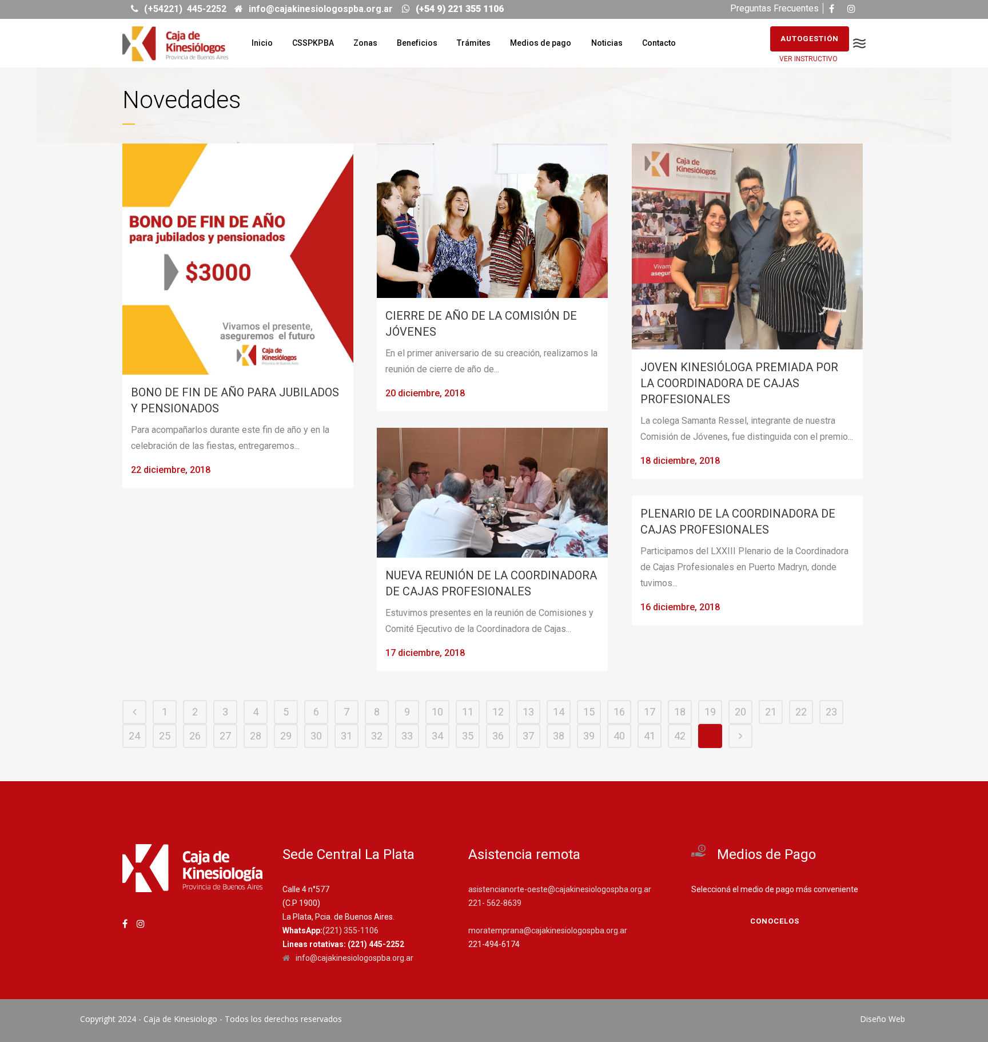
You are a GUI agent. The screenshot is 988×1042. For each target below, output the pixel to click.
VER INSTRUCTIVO (808, 59)
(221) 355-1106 (350, 930)
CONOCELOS (774, 921)
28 (255, 736)
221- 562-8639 (494, 903)
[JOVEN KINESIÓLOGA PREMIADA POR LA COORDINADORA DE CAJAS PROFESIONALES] (747, 246)
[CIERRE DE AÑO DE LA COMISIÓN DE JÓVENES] (492, 221)
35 (467, 736)
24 (134, 736)
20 (740, 712)
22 (801, 712)
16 (619, 712)
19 (710, 712)
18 (680, 712)
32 (377, 736)
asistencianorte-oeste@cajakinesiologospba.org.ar (559, 889)
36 (498, 736)
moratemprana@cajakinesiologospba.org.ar (547, 930)
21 (770, 712)
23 (831, 712)
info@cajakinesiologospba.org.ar (354, 958)
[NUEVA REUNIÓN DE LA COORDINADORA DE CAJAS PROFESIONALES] (492, 493)
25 (164, 736)
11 (467, 712)
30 (316, 736)
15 (589, 712)
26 (195, 736)
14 (558, 712)
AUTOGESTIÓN (809, 38)
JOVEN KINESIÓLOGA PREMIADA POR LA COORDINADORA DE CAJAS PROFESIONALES (739, 383)
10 (437, 712)
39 (589, 736)
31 (346, 736)
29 (286, 736)
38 (558, 736)
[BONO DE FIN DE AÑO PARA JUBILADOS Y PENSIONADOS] (237, 259)
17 (649, 712)
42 (680, 736)
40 (619, 736)
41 (649, 736)
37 (528, 736)
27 (225, 736)
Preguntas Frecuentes (774, 8)
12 (498, 712)
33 (407, 736)
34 (437, 736)
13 (528, 712)
